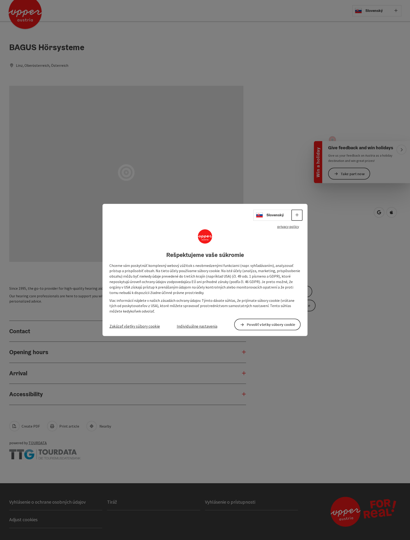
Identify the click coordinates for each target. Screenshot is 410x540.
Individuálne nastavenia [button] (197, 326)
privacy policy (288, 226)
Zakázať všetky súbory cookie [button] (134, 326)
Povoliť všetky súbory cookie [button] (271, 324)
